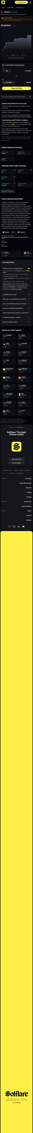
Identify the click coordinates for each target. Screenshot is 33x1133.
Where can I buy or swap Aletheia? (13, 268)
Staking (28, 497)
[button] (16, 19)
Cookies (21, 470)
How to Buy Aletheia (17, 289)
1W (13, 55)
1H (7, 55)
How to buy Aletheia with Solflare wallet (13, 97)
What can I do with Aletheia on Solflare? (14, 299)
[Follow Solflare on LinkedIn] (19, 526)
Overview (28, 478)
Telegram (22, 232)
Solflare (13, 124)
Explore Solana (26, 506)
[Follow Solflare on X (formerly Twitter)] (9, 526)
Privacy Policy (8, 470)
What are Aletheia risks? (10, 322)
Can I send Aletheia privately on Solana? (14, 303)
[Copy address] (30, 238)
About (29, 511)
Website (7, 232)
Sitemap (27, 470)
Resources (27, 501)
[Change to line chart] (22, 55)
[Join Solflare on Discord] (23, 526)
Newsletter (20, 473)
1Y (18, 55)
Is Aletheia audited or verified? (12, 317)
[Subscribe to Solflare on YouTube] (14, 526)
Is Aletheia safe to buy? (9, 294)
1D (10, 55)
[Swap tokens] (16, 76)
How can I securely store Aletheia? (13, 308)
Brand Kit (12, 473)
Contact (28, 520)
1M (15, 55)
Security (28, 487)
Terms (15, 470)
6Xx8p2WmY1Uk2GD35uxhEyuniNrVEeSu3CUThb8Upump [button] (13, 14)
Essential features (25, 483)
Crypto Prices (10, 7)
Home (3, 7)
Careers (28, 515)
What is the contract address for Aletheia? (15, 313)
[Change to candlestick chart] (25, 55)
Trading (28, 492)
